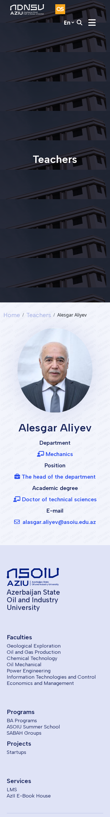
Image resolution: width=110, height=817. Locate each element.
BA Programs (22, 720)
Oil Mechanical (24, 664)
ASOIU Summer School (33, 727)
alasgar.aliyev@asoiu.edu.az (58, 522)
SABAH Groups (24, 733)
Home (11, 315)
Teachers (38, 315)
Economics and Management (40, 683)
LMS (12, 789)
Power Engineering (28, 671)
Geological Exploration (34, 646)
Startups (16, 752)
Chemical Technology (32, 658)
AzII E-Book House (29, 796)
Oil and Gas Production (34, 652)
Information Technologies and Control (51, 677)
